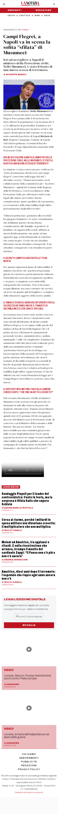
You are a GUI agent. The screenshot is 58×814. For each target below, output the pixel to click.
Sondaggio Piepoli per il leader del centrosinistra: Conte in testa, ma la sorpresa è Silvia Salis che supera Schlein (27, 499)
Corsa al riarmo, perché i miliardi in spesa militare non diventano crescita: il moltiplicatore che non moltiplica (29, 523)
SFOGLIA (29, 625)
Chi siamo (29, 754)
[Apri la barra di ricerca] (54, 4)
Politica (25, 30)
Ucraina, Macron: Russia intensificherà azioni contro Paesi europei (27, 677)
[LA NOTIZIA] (30, 3)
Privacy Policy (29, 769)
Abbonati (15, 10)
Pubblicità (29, 761)
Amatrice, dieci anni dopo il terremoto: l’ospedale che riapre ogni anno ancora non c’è (28, 575)
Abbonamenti (29, 758)
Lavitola (24, 15)
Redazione (43, 10)
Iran (37, 15)
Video (9, 670)
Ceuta (11, 15)
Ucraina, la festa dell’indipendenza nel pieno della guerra (26, 736)
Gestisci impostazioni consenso (29, 792)
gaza (47, 15)
